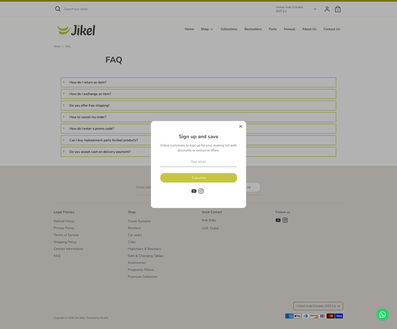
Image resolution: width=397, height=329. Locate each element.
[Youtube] (193, 191)
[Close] (240, 126)
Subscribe (199, 178)
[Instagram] (200, 191)
